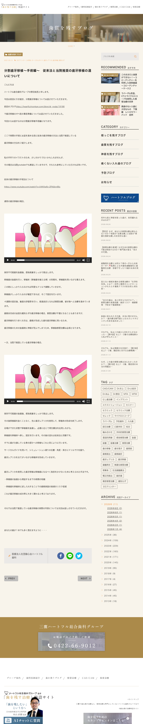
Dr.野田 (29, 60)
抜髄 (105, 443)
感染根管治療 (122, 438)
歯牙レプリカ (48, 60)
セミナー (130, 405)
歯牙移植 (55, 60)
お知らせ (106, 182)
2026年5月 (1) (114, 517)
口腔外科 (118, 427)
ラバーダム (107, 421)
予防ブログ (108, 172)
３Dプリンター (21, 60)
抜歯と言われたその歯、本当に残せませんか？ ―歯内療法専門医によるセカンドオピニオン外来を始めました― (119, 318)
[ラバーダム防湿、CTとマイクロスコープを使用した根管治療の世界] (110, 97)
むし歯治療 (107, 399)
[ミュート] (83, 260)
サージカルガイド (37, 60)
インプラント (122, 399)
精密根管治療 (108, 481)
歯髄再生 (106, 465)
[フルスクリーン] (88, 260)
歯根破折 (118, 454)
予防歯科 (120, 421)
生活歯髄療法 (118, 470)
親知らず (62, 60)
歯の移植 (106, 449)
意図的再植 (107, 438)
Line (69, 555)
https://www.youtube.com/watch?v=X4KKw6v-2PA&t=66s (32, 187)
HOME (70, 46)
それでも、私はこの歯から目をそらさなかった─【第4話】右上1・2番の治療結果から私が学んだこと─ (119, 334)
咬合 (128, 427)
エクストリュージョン (112, 405)
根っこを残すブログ (109, 94)
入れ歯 (131, 421)
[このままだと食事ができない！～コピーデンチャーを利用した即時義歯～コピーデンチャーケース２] (110, 78)
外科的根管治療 (123, 432)
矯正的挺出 (107, 476)
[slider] (46, 260)
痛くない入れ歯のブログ (111, 75)
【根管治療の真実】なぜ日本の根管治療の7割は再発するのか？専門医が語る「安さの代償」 (119, 249)
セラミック (107, 410)
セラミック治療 (123, 410)
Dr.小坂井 (131, 389)
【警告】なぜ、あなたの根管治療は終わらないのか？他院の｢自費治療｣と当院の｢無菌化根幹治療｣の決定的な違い (119, 233)
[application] (48, 238)
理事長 (106, 470)
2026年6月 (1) (114, 512)
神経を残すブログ (112, 154)
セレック (106, 416)
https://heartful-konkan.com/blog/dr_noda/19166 (40, 107)
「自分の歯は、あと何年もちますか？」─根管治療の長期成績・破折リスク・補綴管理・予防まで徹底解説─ (119, 302)
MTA (126, 394)
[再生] (7, 260)
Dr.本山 (106, 394)
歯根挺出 (106, 454)
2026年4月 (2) (114, 521)
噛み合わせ (107, 432)
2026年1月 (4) (114, 529)
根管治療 (126, 443)
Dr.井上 (120, 389)
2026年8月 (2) (114, 508)
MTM (134, 394)
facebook (60, 555)
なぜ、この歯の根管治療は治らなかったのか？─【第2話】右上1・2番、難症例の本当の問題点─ (119, 364)
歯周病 (129, 449)
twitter (78, 555)
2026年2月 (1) (114, 525)
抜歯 (134, 438)
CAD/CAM (108, 389)
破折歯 (119, 476)
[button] (47, 238)
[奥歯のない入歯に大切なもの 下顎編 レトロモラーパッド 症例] (110, 110)
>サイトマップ (133, 699)
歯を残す (118, 449)
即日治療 (106, 427)
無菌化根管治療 (121, 465)
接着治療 (114, 443)
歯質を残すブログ (15, 54)
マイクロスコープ (121, 416)
